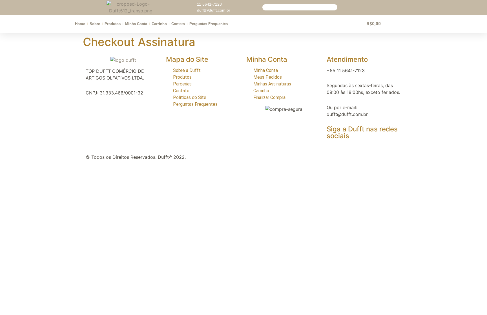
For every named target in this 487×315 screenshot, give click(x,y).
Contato (178, 24)
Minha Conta (136, 24)
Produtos (113, 24)
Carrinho (159, 24)
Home (80, 24)
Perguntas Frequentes (208, 24)
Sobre (95, 24)
